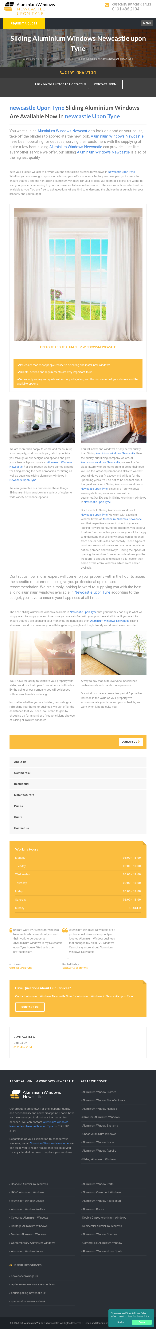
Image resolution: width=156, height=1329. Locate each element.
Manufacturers (24, 795)
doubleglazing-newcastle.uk (28, 1293)
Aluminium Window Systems (100, 1125)
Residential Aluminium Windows (102, 1226)
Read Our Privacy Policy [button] (138, 1316)
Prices (18, 806)
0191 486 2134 (125, 9)
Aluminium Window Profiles (28, 1209)
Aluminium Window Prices (27, 1251)
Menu (147, 23)
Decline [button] (121, 1322)
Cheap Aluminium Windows (99, 1134)
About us (20, 762)
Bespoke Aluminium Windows (29, 1184)
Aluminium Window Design (27, 1200)
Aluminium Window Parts (98, 1184)
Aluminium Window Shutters (100, 1234)
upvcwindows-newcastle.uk (28, 1301)
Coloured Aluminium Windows (30, 1217)
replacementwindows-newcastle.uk (33, 1284)
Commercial (22, 773)
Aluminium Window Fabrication (101, 1200)
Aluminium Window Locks (98, 1142)
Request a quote (23, 23)
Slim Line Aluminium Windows (101, 1117)
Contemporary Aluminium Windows (33, 1243)
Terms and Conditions (96, 1323)
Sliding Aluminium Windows (99, 1159)
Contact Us (130, 741)
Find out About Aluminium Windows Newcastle (78, 347)
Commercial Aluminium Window (102, 1243)
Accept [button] (142, 1322)
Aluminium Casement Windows (101, 1192)
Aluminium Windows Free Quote (102, 1251)
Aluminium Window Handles (99, 1108)
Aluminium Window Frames (99, 1092)
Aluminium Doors (93, 1209)
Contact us (21, 828)
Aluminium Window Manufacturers (103, 1100)
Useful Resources (27, 1265)
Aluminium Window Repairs (99, 1150)
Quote (18, 817)
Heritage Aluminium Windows (29, 1226)
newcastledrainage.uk (24, 1276)
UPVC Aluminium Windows (27, 1192)
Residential (21, 784)
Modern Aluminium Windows (29, 1234)
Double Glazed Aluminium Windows (104, 1217)
